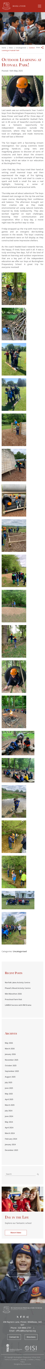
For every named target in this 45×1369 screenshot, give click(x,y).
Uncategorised (20, 951)
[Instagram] (24, 1317)
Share (38, 47)
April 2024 (9, 1127)
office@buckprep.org (26, 1330)
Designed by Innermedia (22, 1364)
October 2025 (10, 1065)
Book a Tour (19, 6)
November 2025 (11, 1060)
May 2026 (9, 1043)
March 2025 (10, 1105)
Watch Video (15, 1232)
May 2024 (9, 1122)
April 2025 (9, 1099)
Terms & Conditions (11, 1359)
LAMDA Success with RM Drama (18, 1005)
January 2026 (10, 1054)
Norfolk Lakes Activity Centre (17, 982)
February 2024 (11, 1139)
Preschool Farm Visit (13, 999)
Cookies (31, 1359)
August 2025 (10, 1077)
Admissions (22, 1273)
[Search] (38, 1174)
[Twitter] (18, 1317)
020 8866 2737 (24, 1327)
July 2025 (8, 1082)
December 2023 (11, 1150)
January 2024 (10, 1144)
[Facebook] (20, 1317)
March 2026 (10, 1048)
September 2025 (12, 1071)
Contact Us (14, 1337)
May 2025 (9, 1094)
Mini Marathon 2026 (13, 994)
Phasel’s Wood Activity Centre (18, 988)
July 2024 (8, 1110)
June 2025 (9, 1088)
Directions (31, 1337)
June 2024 (9, 1116)
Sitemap (23, 1359)
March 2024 (10, 1133)
